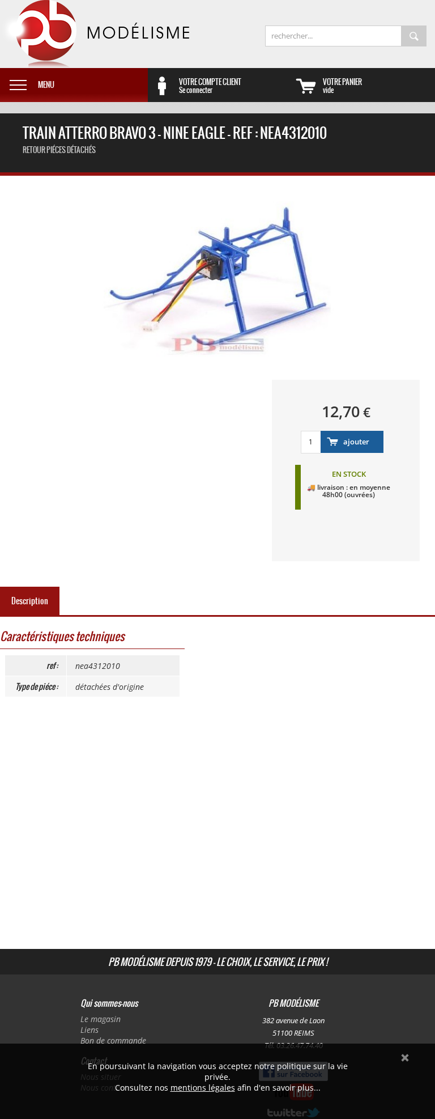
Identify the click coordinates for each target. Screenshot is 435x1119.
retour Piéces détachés (59, 150)
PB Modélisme (94, 34)
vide (342, 86)
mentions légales (202, 1087)
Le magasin (100, 1019)
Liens (89, 1029)
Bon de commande (113, 1040)
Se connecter (210, 86)
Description (29, 601)
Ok (404, 1057)
